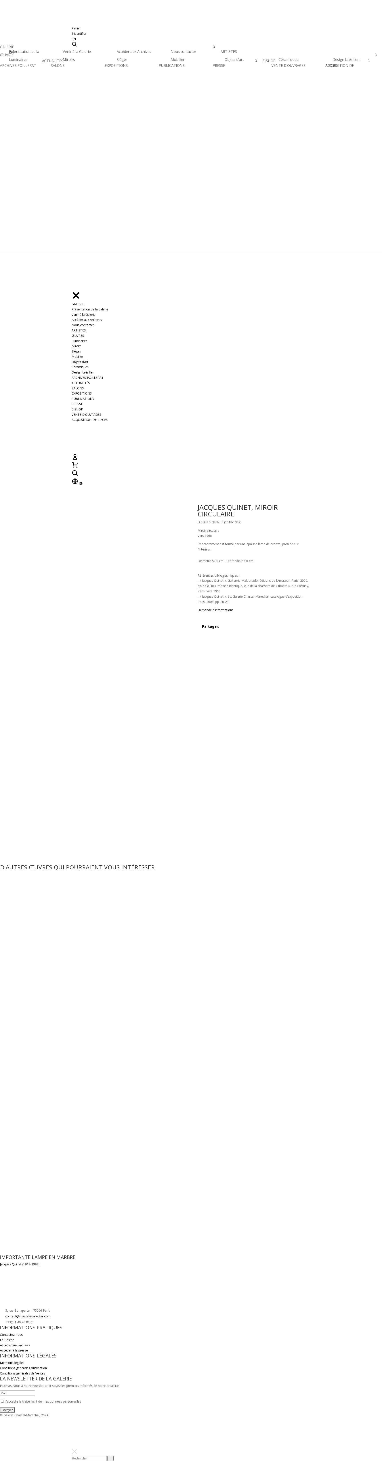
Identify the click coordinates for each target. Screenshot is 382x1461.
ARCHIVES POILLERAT (18, 66)
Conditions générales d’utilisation (23, 1368)
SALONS (58, 65)
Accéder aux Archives (134, 51)
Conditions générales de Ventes (22, 1373)
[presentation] (110, 1458)
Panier (76, 28)
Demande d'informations (215, 610)
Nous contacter (183, 51)
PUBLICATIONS (172, 65)
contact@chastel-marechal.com (28, 1316)
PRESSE (219, 65)
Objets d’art (234, 59)
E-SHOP (269, 62)
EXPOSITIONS (116, 65)
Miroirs (69, 59)
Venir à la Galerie (77, 51)
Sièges (122, 59)
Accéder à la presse (14, 1350)
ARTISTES (229, 53)
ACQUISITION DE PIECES (339, 65)
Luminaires (18, 59)
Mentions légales (12, 1363)
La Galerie (7, 1340)
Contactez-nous (11, 1334)
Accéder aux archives (15, 1345)
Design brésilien (345, 59)
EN (74, 39)
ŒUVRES (7, 56)
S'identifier (79, 33)
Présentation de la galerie (24, 51)
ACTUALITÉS (52, 62)
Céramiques (288, 59)
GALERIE (7, 48)
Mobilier (178, 59)
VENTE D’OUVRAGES (288, 65)
